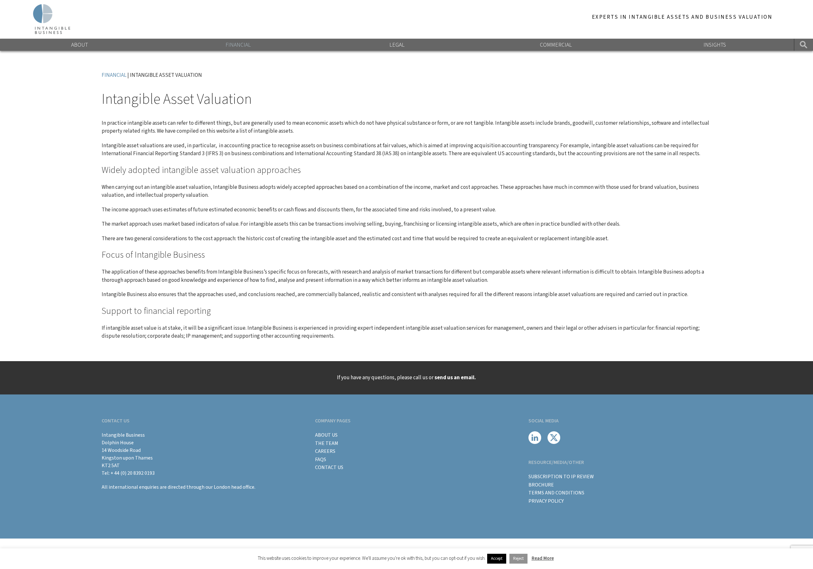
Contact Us (329, 467)
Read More (543, 558)
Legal (397, 45)
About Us (326, 435)
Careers (325, 451)
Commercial (556, 45)
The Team (326, 443)
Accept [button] (496, 558)
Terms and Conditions (556, 492)
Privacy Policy (546, 501)
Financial (238, 45)
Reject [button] (518, 558)
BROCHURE (541, 484)
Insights (714, 45)
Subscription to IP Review (561, 476)
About (79, 45)
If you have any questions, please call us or (406, 377)
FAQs (320, 459)
